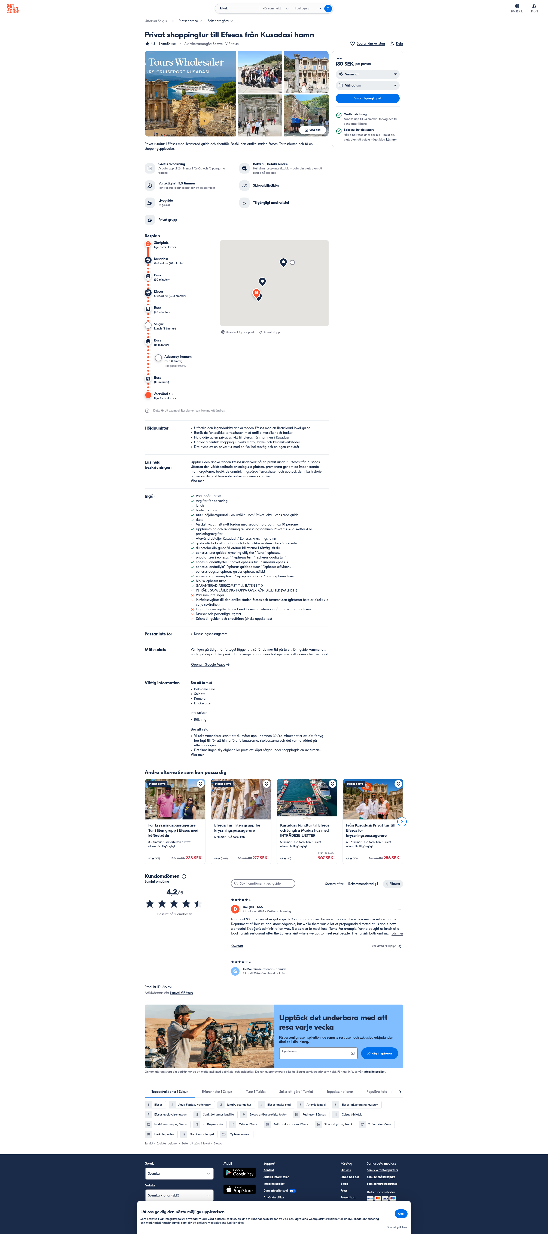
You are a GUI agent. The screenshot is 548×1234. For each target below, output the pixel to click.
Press (344, 1190)
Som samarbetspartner (382, 1184)
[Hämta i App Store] (239, 1190)
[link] (175, 821)
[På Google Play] (239, 1173)
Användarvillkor (274, 1197)
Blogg (344, 1184)
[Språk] (517, 6)
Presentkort (348, 1197)
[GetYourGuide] (13, 8)
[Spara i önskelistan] (200, 784)
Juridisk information (276, 1177)
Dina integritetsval (276, 1190)
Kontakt (269, 1170)
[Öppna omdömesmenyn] (399, 909)
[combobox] (363, 884)
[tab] (170, 1092)
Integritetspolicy (373, 1072)
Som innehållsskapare (381, 1177)
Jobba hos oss (350, 1177)
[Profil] (534, 6)
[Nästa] (402, 821)
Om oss (346, 1170)
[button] (160, 43)
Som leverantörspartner (382, 1170)
